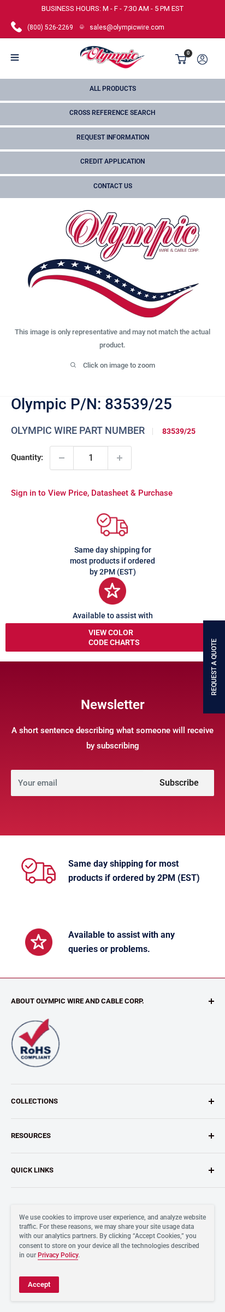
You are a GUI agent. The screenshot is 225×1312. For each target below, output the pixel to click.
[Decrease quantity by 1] (61, 457)
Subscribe (179, 782)
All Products (113, 88)
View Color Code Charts (114, 637)
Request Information (112, 137)
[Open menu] (15, 57)
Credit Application (112, 161)
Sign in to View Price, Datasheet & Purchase (92, 493)
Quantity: (27, 457)
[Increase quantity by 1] (119, 457)
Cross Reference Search (112, 113)
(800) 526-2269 (50, 27)
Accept (39, 1284)
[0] (181, 59)
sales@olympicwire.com (127, 27)
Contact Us (112, 186)
